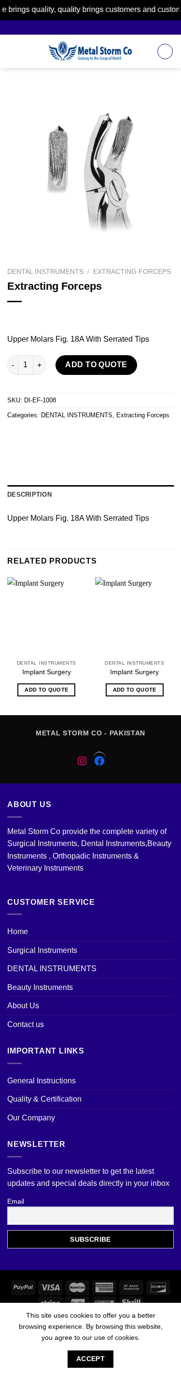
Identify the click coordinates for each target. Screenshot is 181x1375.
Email (15, 1201)
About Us (23, 1006)
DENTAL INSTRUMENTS (45, 271)
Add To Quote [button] (46, 690)
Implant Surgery (46, 672)
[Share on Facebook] (34, 437)
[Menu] (13, 51)
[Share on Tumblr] (138, 437)
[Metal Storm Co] (90, 51)
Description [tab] (29, 494)
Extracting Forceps (132, 271)
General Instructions (41, 1081)
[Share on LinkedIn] (120, 437)
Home (17, 931)
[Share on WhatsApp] (16, 437)
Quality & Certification (44, 1099)
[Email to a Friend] (68, 437)
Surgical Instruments (42, 950)
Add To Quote (96, 364)
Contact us (25, 1024)
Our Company (31, 1118)
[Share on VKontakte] (103, 437)
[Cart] (165, 51)
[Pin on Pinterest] (86, 437)
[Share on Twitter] (51, 437)
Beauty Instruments (40, 987)
